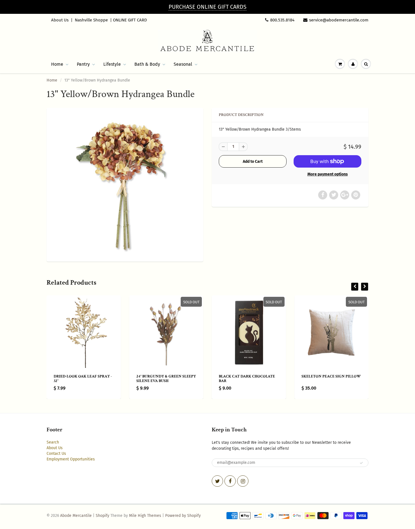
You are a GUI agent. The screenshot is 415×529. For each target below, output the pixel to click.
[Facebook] (230, 481)
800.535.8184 (282, 20)
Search (53, 442)
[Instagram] (242, 481)
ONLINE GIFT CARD (130, 20)
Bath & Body (147, 64)
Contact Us (56, 453)
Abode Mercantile (76, 515)
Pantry (83, 64)
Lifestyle (112, 64)
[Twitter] (217, 481)
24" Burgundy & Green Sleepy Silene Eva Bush (166, 378)
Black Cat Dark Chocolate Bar (247, 378)
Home (57, 64)
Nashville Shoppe (91, 20)
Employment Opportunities (71, 459)
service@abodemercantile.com (338, 20)
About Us (60, 20)
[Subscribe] (361, 462)
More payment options (327, 174)
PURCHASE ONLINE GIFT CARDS (207, 6)
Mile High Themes (145, 515)
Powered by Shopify (183, 515)
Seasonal (183, 64)
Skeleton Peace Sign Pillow (331, 376)
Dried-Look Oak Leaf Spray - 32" (83, 378)
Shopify (102, 515)
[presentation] (354, 287)
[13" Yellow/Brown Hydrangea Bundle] (125, 183)
